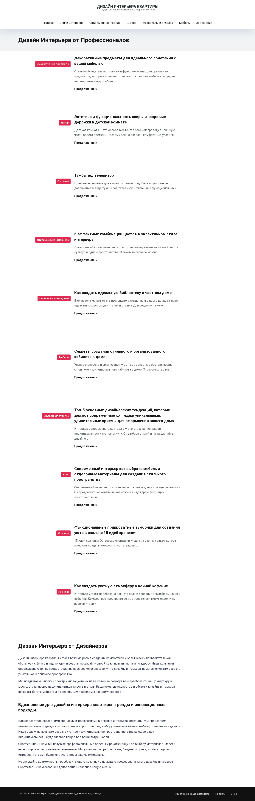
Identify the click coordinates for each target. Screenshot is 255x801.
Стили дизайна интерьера (53, 239)
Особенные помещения (54, 298)
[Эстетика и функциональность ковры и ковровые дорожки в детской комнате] (43, 139)
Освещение (204, 23)
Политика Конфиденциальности (192, 794)
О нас (234, 794)
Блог (66, 474)
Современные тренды (105, 23)
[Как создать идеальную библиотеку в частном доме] (43, 315)
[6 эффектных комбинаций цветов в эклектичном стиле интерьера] (43, 256)
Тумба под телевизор (94, 175)
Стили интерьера (71, 23)
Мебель (184, 23)
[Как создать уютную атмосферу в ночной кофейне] (43, 608)
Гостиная (63, 181)
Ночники (63, 591)
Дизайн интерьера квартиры (127, 7)
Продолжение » (85, 89)
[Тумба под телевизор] (43, 198)
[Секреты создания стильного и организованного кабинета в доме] (43, 374)
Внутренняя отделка (56, 415)
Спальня (63, 533)
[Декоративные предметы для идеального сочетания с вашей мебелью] (43, 80)
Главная (48, 23)
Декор (131, 23)
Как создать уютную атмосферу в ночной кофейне (121, 586)
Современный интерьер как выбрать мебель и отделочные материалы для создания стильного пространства (120, 474)
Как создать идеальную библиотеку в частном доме (123, 292)
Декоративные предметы (53, 63)
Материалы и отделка (157, 23)
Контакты (220, 794)
